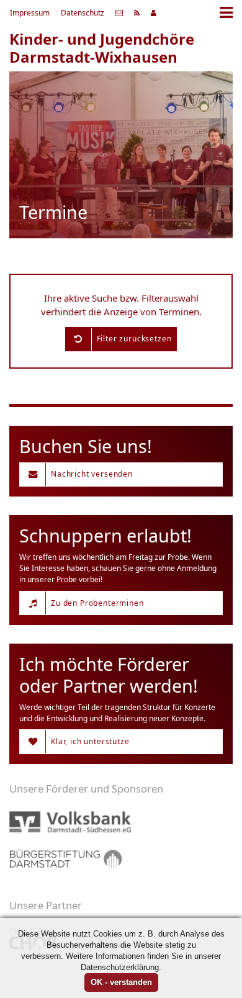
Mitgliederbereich (153, 13)
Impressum (30, 12)
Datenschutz (82, 12)
